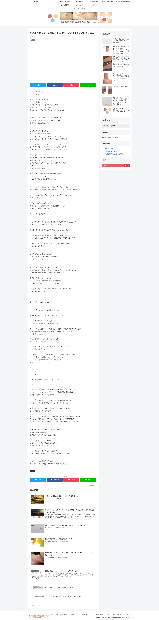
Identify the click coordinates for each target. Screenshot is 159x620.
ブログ (33, 471)
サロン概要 (109, 149)
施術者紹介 (64, 614)
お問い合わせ (120, 614)
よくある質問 (111, 614)
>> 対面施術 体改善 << (85, 614)
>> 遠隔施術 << (73, 614)
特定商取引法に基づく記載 (114, 154)
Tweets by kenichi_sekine (110, 137)
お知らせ (127, 614)
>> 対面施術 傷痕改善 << (99, 614)
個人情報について (111, 151)
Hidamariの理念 (55, 614)
